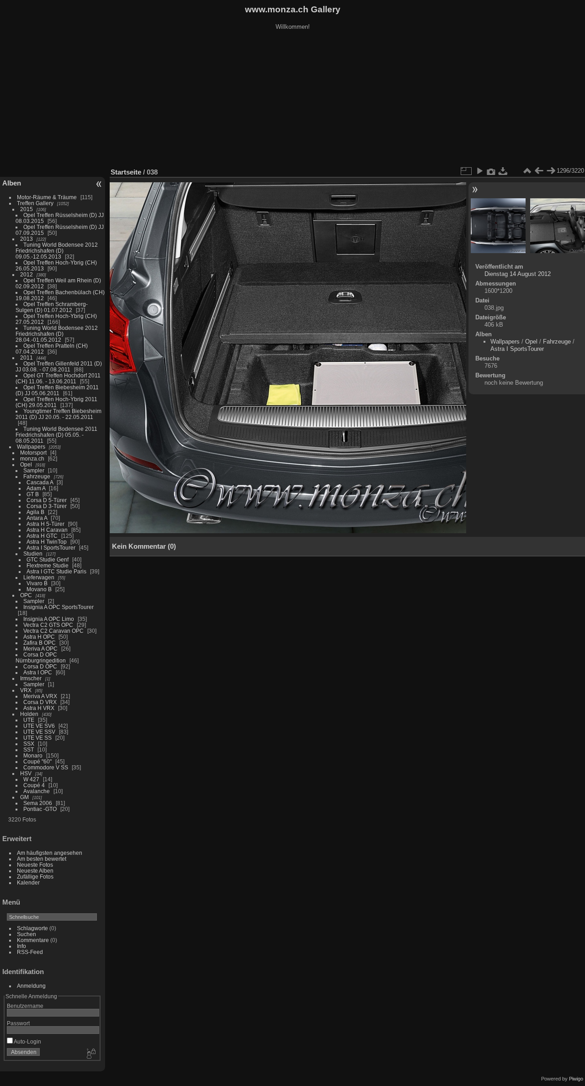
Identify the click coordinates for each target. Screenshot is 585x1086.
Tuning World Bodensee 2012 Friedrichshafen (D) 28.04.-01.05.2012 (57, 334)
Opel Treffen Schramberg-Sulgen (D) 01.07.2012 (52, 307)
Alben (11, 183)
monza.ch (32, 458)
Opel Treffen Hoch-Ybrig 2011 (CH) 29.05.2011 (56, 402)
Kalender (28, 882)
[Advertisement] (292, 100)
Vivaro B (37, 583)
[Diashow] (479, 171)
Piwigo (576, 1078)
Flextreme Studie (48, 565)
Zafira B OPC (39, 643)
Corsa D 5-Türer (47, 500)
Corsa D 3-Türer (47, 506)
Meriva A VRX (40, 696)
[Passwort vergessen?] (90, 1054)
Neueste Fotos (35, 865)
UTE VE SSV (39, 732)
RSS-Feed (30, 952)
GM (24, 797)
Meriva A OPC (40, 649)
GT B (33, 494)
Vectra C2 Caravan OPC (53, 631)
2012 (26, 274)
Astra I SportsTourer (51, 548)
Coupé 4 (34, 785)
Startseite (126, 172)
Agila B (35, 512)
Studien (33, 553)
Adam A (36, 488)
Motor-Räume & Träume (47, 197)
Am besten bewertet (41, 859)
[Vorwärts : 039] (551, 171)
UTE (28, 720)
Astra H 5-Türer (45, 524)
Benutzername (25, 1006)
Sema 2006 (37, 803)
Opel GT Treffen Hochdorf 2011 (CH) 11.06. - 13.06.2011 (58, 378)
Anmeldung (31, 986)
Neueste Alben (35, 871)
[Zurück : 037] (539, 171)
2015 (26, 209)
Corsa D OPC (40, 666)
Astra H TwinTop (47, 542)
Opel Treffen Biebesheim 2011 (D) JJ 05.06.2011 (57, 390)
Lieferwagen (38, 577)
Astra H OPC (39, 637)
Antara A (37, 518)
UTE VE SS (37, 738)
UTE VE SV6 (39, 726)
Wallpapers (31, 447)
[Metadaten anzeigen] (491, 171)
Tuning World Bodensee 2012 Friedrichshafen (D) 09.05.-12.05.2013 (57, 251)
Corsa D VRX (40, 702)
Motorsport (33, 453)
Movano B (39, 589)
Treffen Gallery (35, 203)
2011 (26, 357)
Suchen (26, 934)
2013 (26, 239)
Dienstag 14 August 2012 (517, 273)
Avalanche (36, 791)
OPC (26, 595)
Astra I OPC (37, 672)
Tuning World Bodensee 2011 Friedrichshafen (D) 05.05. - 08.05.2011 (56, 435)
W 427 (31, 779)
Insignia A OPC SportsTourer (58, 607)
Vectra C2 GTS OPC (48, 625)
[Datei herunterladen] (503, 171)
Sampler (33, 470)
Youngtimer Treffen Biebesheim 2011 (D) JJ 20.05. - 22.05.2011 (58, 414)
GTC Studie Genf (48, 559)
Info (21, 946)
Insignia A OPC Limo (48, 619)
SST (28, 749)
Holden (29, 714)
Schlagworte (32, 928)
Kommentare (33, 940)
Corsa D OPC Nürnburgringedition (41, 657)
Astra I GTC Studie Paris (56, 571)
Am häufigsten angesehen (49, 853)
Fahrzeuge (36, 476)
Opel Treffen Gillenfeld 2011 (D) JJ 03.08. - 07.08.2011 (59, 366)
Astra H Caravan (47, 530)
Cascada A (40, 482)
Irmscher (31, 678)
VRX (26, 690)
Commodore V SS (45, 767)
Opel (26, 464)
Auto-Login (27, 1041)
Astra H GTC (42, 536)
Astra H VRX (38, 708)
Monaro (33, 755)
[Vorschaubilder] (527, 171)
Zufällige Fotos (35, 876)
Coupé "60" (37, 761)
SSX (28, 744)
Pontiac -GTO (40, 809)
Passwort (18, 1023)
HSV (26, 773)
